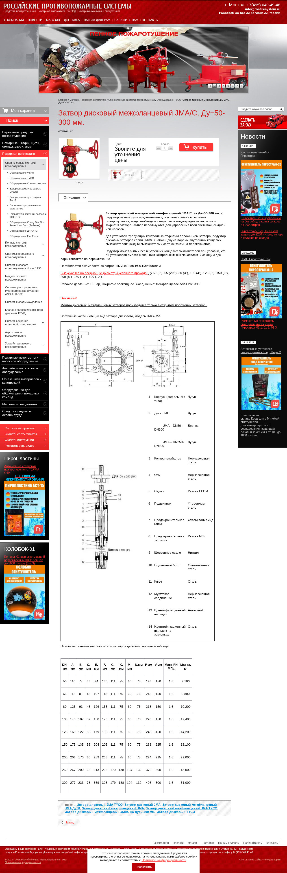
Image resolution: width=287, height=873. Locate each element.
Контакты (150, 20)
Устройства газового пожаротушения (18, 345)
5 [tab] (228, 86)
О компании (14, 20)
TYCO (79, 182)
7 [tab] (237, 86)
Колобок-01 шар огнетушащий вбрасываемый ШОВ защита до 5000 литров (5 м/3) (24, 560)
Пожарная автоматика (18, 153)
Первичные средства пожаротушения (17, 133)
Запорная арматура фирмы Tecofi (25, 199)
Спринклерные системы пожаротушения (20, 164)
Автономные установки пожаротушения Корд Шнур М (261, 350)
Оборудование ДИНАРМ (23, 230)
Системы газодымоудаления (23, 302)
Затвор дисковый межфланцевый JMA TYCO (181, 808)
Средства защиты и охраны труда (16, 413)
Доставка (72, 20)
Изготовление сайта (250, 859)
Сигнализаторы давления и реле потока (25, 207)
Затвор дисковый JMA (142, 804)
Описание (72, 197)
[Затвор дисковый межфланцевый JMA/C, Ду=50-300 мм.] (117, 174)
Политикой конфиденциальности (164, 860)
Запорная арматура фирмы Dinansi (25, 190)
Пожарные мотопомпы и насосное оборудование (20, 359)
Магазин (53, 20)
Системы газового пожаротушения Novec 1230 (23, 266)
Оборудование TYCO (22, 178)
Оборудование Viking (22, 172)
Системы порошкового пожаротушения (19, 255)
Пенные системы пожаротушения (16, 244)
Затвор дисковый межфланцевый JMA (113, 808)
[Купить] (196, 147)
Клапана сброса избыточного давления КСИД (24, 311)
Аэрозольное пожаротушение (15, 334)
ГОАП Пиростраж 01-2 (255, 259)
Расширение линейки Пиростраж (255, 154)
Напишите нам (126, 20)
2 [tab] (214, 86)
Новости (35, 20)
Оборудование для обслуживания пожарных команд (20, 393)
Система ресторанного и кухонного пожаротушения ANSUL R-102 (22, 291)
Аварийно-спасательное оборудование (20, 370)
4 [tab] (223, 86)
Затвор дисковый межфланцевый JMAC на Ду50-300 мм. (110, 812)
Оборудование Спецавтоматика (28, 183)
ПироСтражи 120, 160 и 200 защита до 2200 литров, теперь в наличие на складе (262, 234)
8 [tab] (241, 86)
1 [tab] (210, 86)
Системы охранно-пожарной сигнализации (20, 323)
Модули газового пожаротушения (15, 278)
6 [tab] (232, 86)
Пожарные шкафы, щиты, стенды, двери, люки (21, 144)
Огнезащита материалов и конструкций (21, 380)
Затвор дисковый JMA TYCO (100, 804)
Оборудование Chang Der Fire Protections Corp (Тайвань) (27, 224)
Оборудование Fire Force (24, 236)
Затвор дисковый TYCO (176, 812)
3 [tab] (219, 86)
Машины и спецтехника (19, 404)
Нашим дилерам (97, 20)
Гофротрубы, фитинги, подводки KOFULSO (28, 215)
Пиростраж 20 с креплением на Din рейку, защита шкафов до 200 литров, (261, 221)
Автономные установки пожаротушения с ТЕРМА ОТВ (21, 469)
